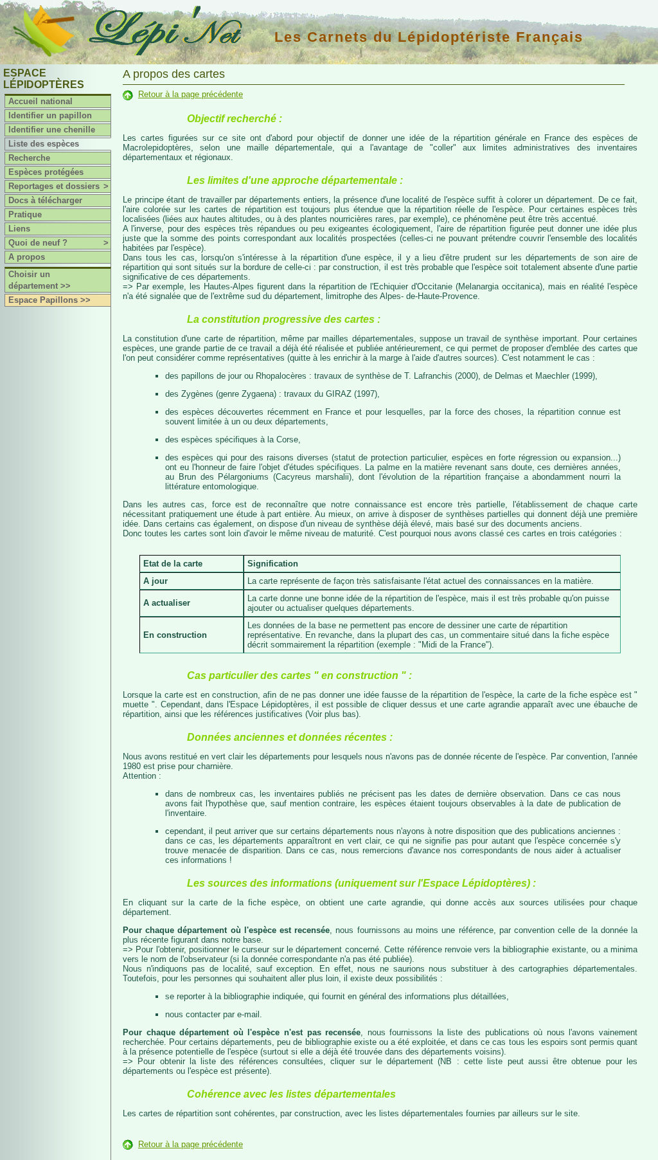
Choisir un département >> (39, 280)
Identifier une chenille (51, 129)
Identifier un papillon (50, 115)
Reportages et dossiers (58, 186)
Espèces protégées (46, 172)
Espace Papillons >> (49, 300)
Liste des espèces (43, 144)
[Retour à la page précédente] (128, 94)
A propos (26, 257)
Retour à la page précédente (190, 94)
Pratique (25, 214)
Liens (19, 228)
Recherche (29, 158)
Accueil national (40, 101)
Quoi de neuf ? (58, 243)
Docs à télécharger (45, 200)
